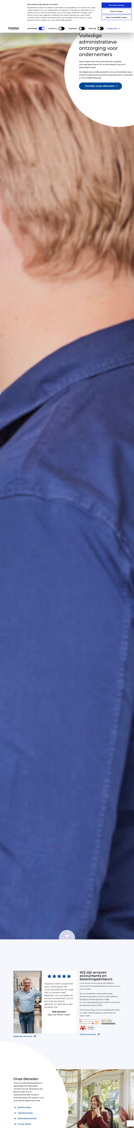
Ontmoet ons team (88, 1034)
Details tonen (112, 28)
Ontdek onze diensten (100, 86)
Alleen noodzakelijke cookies (116, 17)
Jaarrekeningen (25, 1113)
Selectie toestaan (116, 11)
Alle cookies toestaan (116, 5)
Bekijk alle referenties (23, 1036)
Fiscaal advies (24, 1124)
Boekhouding (24, 1107)
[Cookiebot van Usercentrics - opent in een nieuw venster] (13, 28)
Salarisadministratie (27, 1118)
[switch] (62, 28)
